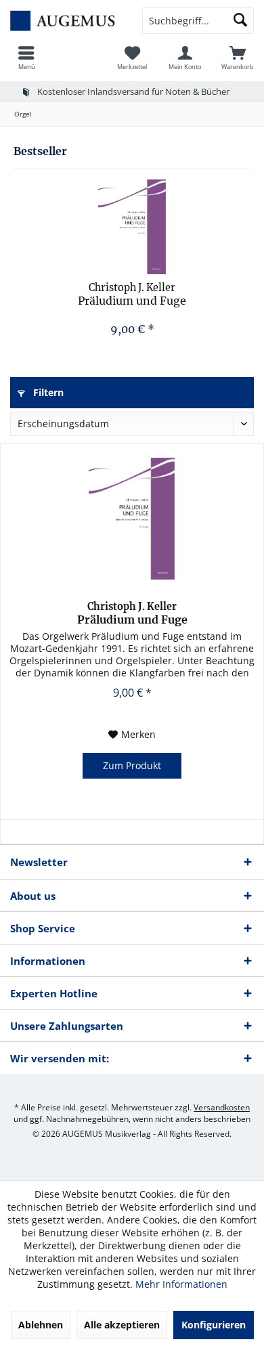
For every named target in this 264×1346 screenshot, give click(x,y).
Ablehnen (40, 1324)
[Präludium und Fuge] (132, 226)
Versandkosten (222, 1107)
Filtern (47, 392)
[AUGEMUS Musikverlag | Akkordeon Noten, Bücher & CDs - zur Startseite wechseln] (66, 20)
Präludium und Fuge (132, 294)
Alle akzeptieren (122, 1324)
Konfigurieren (213, 1324)
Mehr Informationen (181, 1284)
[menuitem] (26, 57)
